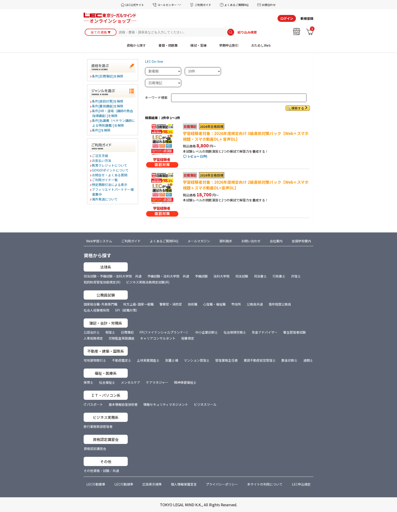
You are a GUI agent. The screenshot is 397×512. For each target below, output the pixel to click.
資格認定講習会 (95, 448)
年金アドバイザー (265, 332)
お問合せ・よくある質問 (110, 175)
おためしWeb (261, 45)
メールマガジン (198, 241)
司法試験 (241, 276)
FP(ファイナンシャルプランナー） (164, 332)
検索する (297, 108)
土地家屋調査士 (148, 360)
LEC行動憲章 (95, 484)
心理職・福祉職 (214, 304)
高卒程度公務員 (280, 304)
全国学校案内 (301, 241)
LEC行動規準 (123, 484)
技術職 (192, 304)
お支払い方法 (101, 160)
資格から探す (136, 45)
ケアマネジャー (157, 382)
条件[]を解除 (101, 130)
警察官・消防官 (170, 304)
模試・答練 (198, 45)
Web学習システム (99, 241)
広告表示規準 (152, 484)
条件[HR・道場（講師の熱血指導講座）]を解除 (112, 113)
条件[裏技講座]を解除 (108, 106)
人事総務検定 (93, 338)
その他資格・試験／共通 (101, 470)
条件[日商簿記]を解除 (108, 76)
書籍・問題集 (168, 45)
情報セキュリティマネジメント (165, 404)
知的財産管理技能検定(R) (102, 282)
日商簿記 (127, 332)
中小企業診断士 (206, 332)
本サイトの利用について (265, 484)
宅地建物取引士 (95, 360)
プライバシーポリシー (222, 484)
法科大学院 (221, 276)
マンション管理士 (197, 360)
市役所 (236, 304)
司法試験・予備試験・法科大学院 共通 (113, 276)
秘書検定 (187, 338)
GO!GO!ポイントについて (110, 170)
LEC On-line (154, 61)
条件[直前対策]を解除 (108, 101)
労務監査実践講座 (121, 338)
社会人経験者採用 (96, 310)
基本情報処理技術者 (123, 404)
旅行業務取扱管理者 (98, 426)
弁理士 (296, 276)
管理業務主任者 (226, 360)
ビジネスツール (205, 404)
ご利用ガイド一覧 (105, 179)
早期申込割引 (228, 45)
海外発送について (105, 199)
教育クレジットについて (110, 165)
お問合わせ (269, 5)
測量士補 (171, 360)
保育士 (88, 382)
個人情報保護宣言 (184, 484)
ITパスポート (93, 404)
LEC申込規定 (301, 484)
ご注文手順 (100, 155)
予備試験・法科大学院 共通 (168, 276)
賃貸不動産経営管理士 (260, 360)
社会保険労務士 (235, 332)
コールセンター (167, 5)
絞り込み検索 (247, 32)
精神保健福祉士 (185, 382)
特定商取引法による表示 (110, 184)
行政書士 (278, 276)
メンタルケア (130, 382)
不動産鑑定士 (121, 360)
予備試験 (201, 276)
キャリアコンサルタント (158, 338)
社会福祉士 (107, 382)
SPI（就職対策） (127, 310)
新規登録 (307, 18)
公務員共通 (255, 304)
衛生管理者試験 (294, 332)
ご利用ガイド (203, 5)
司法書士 (260, 276)
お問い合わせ (251, 241)
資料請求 (225, 241)
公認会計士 (92, 332)
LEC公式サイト (134, 5)
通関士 (308, 360)
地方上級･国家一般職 (138, 304)
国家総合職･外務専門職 (100, 304)
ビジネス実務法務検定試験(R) (147, 282)
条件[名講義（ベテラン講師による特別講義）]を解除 (113, 123)
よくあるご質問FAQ (236, 5)
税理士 (110, 332)
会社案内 (276, 241)
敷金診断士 (289, 360)
